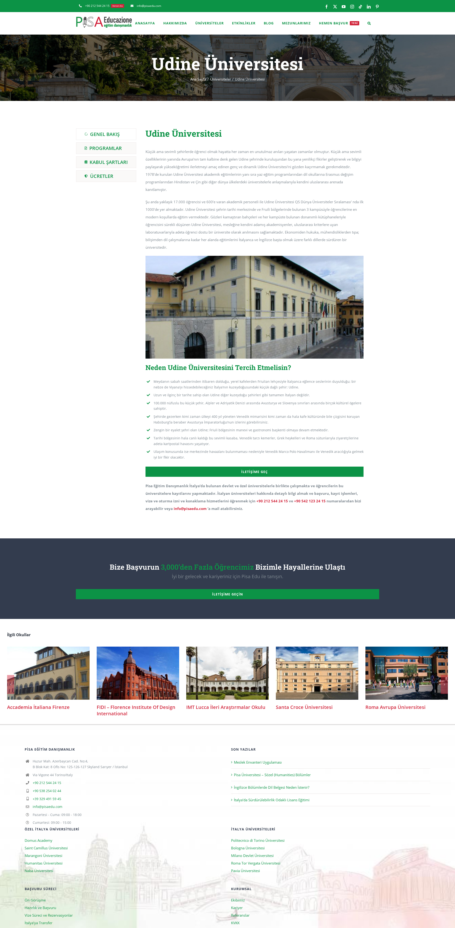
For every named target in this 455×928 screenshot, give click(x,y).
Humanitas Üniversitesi (44, 856)
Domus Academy (38, 834)
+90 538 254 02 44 (47, 784)
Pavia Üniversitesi (245, 864)
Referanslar (240, 908)
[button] (369, 23)
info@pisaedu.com (190, 508)
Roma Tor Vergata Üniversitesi (255, 856)
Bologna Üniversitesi (248, 841)
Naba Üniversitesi (39, 864)
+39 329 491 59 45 (47, 792)
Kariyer (237, 901)
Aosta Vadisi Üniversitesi (227, 673)
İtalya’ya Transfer (38, 916)
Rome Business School (406, 673)
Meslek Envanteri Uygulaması (258, 755)
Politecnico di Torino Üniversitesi (258, 834)
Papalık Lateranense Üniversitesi (138, 673)
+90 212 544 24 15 (272, 501)
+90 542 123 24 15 (310, 501)
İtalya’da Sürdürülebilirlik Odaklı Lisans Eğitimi (271, 793)
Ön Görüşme (35, 893)
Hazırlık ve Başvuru (40, 901)
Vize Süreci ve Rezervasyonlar (49, 908)
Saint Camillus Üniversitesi (46, 841)
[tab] (106, 134)
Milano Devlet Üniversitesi (252, 849)
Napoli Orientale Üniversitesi (48, 673)
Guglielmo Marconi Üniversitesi (317, 673)
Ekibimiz (238, 893)
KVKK (235, 916)
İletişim (237, 924)
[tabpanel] (255, 322)
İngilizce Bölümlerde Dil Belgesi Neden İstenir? (271, 781)
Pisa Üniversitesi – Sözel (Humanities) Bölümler (272, 768)
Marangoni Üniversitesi (43, 849)
